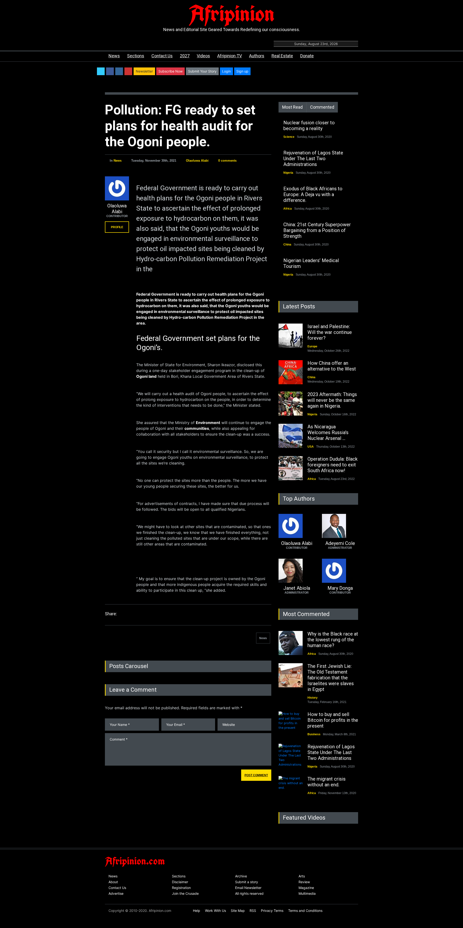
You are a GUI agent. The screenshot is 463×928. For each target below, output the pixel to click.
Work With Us (215, 910)
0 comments (227, 160)
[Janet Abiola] (297, 571)
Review (304, 882)
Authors (256, 55)
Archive (241, 876)
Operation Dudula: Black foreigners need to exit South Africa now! (332, 464)
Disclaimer (180, 882)
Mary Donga (340, 588)
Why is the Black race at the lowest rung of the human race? (332, 639)
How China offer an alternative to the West (331, 366)
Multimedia (307, 893)
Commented (322, 107)
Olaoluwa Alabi (197, 160)
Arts (302, 876)
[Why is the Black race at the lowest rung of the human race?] (291, 643)
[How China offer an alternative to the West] (291, 372)
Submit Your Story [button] (202, 71)
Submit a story (246, 882)
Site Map (238, 910)
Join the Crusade (185, 893)
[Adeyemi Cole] (340, 526)
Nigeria (288, 172)
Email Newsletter (248, 888)
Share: (111, 613)
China (287, 244)
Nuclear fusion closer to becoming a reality (309, 125)
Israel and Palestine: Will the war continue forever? (329, 332)
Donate (307, 55)
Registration (181, 888)
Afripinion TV (229, 55)
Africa (287, 208)
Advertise (116, 893)
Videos (203, 55)
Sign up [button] (242, 71)
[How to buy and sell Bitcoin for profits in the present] (291, 723)
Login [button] (226, 71)
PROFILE (117, 227)
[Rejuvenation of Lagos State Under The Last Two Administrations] (291, 756)
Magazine (306, 888)
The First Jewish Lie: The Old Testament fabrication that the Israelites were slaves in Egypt (330, 677)
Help (196, 910)
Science (288, 137)
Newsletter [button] (144, 71)
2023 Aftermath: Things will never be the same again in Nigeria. (332, 400)
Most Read (292, 107)
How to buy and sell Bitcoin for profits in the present (332, 720)
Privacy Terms (272, 910)
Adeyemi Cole (340, 543)
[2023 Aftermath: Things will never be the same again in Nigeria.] (291, 403)
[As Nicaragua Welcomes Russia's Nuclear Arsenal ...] (291, 436)
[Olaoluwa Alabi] (117, 188)
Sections (135, 55)
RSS (253, 910)
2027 (185, 55)
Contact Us (162, 55)
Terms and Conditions (305, 910)
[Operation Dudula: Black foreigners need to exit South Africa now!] (291, 468)
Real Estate (282, 55)
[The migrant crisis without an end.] (291, 788)
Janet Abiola (296, 588)
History (312, 697)
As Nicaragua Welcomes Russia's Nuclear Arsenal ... (327, 432)
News (114, 55)
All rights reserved (249, 893)
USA (310, 446)
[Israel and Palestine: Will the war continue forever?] (291, 336)
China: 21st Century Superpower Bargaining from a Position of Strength (317, 230)
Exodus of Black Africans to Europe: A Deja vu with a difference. (312, 194)
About (113, 882)
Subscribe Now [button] (170, 71)
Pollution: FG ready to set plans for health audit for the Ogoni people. (180, 125)
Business (313, 734)
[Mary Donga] (340, 571)
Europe (312, 346)
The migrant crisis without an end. (326, 782)
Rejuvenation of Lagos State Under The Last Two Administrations (313, 158)
